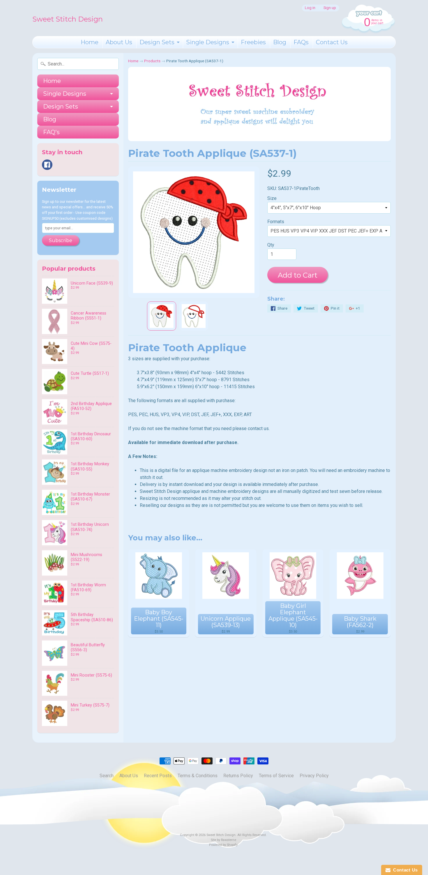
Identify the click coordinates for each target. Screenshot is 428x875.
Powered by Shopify (223, 845)
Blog (279, 42)
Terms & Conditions (197, 775)
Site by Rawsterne (223, 840)
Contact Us (332, 42)
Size (272, 198)
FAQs (301, 42)
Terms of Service (276, 775)
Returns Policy (238, 775)
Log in (310, 8)
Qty (270, 245)
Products (152, 60)
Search (107, 775)
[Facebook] (47, 164)
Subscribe (60, 240)
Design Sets (156, 42)
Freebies (253, 42)
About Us (119, 42)
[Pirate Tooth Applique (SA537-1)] (161, 316)
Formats (275, 221)
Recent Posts (158, 775)
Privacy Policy (314, 775)
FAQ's (51, 132)
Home (89, 42)
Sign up (329, 8)
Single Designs (207, 42)
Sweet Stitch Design (67, 19)
